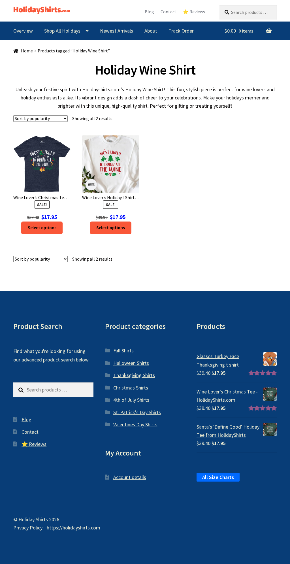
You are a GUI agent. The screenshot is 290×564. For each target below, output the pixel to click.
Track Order (181, 30)
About (150, 30)
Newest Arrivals (116, 30)
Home (27, 51)
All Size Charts (218, 477)
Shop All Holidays (62, 30)
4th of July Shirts (131, 400)
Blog (149, 11)
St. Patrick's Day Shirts (137, 412)
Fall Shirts (123, 350)
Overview (23, 30)
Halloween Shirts (131, 363)
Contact (168, 11)
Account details (129, 477)
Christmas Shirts (130, 387)
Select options (42, 227)
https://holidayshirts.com (73, 527)
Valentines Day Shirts (135, 424)
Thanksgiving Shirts (134, 375)
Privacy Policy (27, 527)
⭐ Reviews (194, 11)
